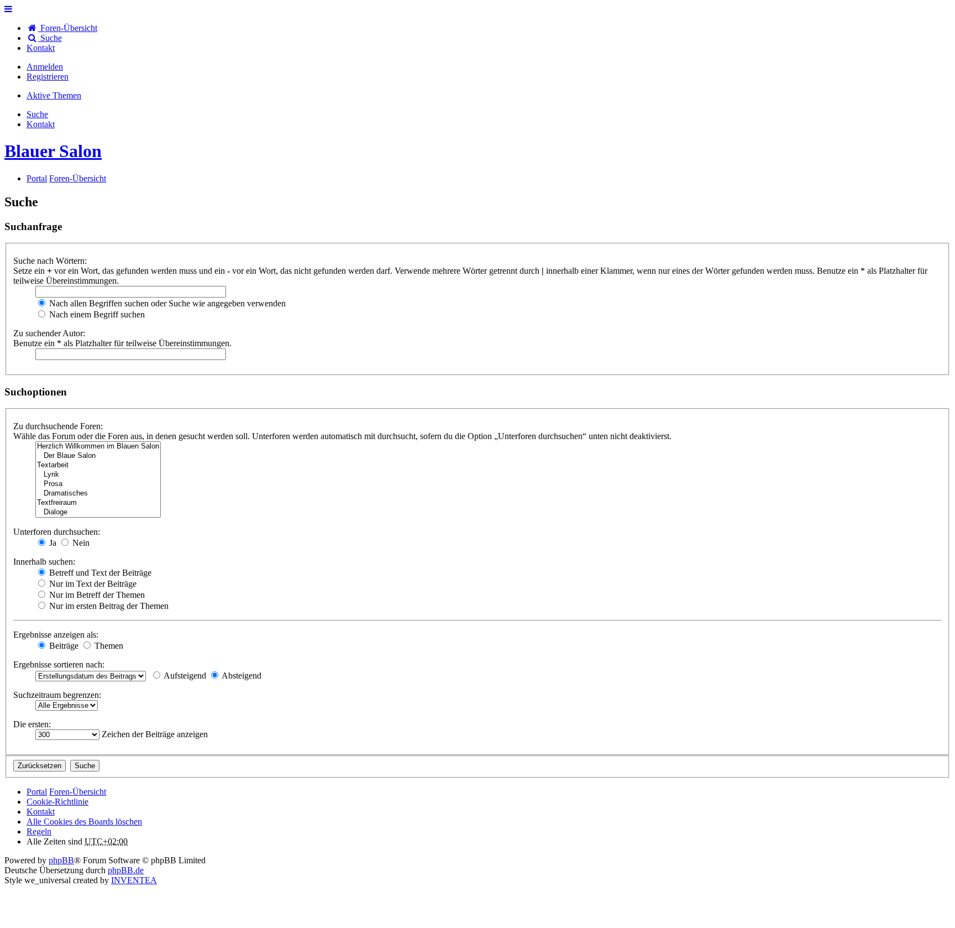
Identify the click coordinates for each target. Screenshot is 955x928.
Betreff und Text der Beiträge (99, 572)
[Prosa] (98, 484)
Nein (80, 543)
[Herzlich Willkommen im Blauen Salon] (98, 446)
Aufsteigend (184, 675)
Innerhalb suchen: (44, 561)
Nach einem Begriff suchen (96, 314)
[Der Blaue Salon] (98, 456)
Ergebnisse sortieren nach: (58, 664)
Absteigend (240, 675)
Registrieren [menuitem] (48, 76)
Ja (51, 543)
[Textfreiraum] (98, 503)
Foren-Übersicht (77, 791)
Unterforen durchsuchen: (56, 531)
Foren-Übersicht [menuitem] (67, 28)
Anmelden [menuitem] (45, 66)
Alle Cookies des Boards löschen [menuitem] (84, 821)
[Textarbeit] (98, 465)
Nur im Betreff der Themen (96, 594)
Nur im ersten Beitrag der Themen (108, 606)
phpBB (61, 860)
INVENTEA (134, 880)
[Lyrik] (98, 474)
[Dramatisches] (98, 493)
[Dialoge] (98, 512)
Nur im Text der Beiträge (92, 583)
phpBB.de (126, 870)
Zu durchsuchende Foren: (58, 426)
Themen (107, 645)
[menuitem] (41, 48)
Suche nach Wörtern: (50, 260)
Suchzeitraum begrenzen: (57, 695)
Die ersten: (32, 724)
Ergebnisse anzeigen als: (55, 634)
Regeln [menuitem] (39, 831)
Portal (37, 178)
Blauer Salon (53, 151)
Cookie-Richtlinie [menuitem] (57, 801)
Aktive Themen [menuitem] (54, 95)
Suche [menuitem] (50, 38)
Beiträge (62, 645)
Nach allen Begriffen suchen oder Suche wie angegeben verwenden (166, 303)
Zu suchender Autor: (49, 333)
